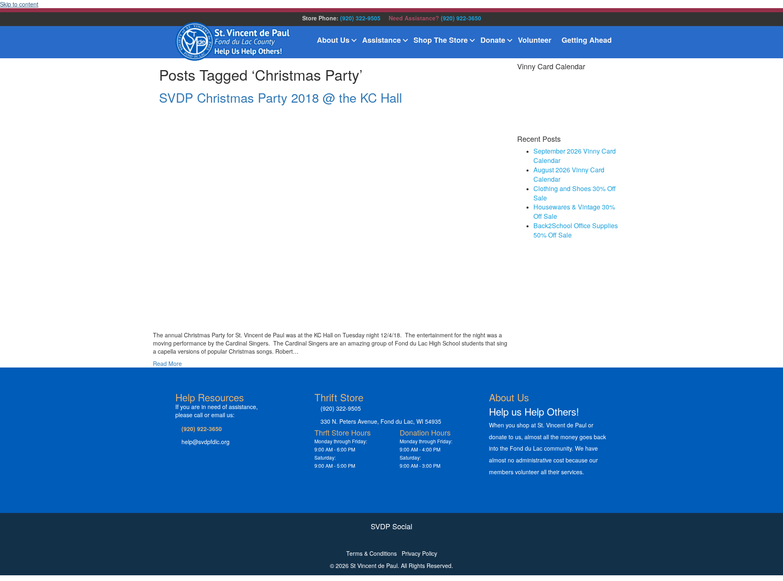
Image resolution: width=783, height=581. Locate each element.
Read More (167, 363)
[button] (353, 40)
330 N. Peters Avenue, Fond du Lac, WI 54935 (381, 421)
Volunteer (534, 40)
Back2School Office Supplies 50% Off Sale (575, 230)
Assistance (381, 40)
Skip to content (19, 4)
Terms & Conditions (371, 553)
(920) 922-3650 (461, 18)
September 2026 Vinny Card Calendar (574, 155)
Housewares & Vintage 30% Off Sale (574, 211)
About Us (333, 40)
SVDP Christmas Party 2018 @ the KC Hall (280, 97)
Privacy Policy (419, 553)
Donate (492, 40)
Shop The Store (441, 40)
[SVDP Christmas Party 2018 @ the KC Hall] (362, 216)
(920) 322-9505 (360, 18)
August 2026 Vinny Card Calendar (568, 174)
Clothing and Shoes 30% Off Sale (574, 193)
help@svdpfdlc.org (205, 442)
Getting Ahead (587, 40)
